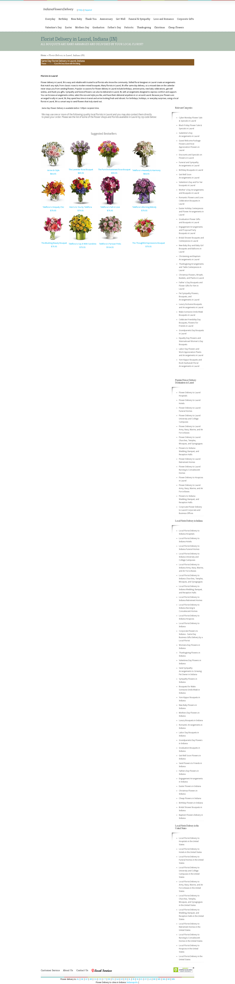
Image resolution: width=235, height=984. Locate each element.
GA (117, 979)
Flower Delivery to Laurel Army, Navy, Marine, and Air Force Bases (191, 429)
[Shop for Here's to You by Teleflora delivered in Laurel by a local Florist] (81, 204)
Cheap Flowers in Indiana (190, 798)
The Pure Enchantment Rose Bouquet (114, 169)
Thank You (91, 19)
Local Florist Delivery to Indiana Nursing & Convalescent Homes (189, 608)
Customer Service (50, 970)
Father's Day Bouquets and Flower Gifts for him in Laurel (191, 285)
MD (159, 979)
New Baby (76, 19)
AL (78, 979)
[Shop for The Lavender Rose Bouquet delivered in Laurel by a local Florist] (81, 167)
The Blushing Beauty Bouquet (54, 243)
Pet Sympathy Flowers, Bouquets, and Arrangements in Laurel (189, 296)
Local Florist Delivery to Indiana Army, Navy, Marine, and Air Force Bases (191, 567)
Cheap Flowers (176, 27)
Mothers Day (82, 27)
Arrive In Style (53, 170)
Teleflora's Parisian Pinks (110, 244)
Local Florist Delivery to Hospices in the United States (189, 948)
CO (99, 979)
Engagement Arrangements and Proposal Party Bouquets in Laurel (191, 230)
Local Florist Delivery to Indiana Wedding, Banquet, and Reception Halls (190, 589)
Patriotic (129, 27)
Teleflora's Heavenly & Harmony (146, 170)
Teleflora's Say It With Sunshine (82, 244)
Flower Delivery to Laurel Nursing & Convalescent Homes (189, 470)
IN (133, 979)
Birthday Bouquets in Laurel (191, 170)
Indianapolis (132, 982)
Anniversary (106, 19)
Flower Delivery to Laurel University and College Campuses (189, 418)
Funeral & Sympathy (139, 19)
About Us (68, 970)
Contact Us (82, 970)
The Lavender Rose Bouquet (81, 169)
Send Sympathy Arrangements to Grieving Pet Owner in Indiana (190, 671)
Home (43, 55)
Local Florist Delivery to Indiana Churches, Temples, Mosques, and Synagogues (191, 578)
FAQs (80, 10)
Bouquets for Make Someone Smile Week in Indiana (189, 689)
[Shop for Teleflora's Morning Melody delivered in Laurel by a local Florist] (144, 204)
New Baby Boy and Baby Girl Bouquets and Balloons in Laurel (191, 248)
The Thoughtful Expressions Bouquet (148, 243)
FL (113, 979)
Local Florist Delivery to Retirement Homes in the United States (189, 927)
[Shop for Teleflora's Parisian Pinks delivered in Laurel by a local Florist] (110, 241)
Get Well (120, 19)
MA (164, 979)
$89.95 (81, 173)
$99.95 (114, 173)
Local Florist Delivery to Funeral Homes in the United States (191, 860)
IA (137, 979)
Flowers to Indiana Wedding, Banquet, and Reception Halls (189, 451)
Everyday (50, 19)
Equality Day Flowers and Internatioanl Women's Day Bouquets (191, 341)
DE (109, 979)
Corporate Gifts (185, 19)
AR (91, 979)
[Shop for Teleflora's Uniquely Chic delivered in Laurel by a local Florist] (53, 204)
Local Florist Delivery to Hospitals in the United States (189, 841)
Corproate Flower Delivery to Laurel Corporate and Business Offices (190, 510)
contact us (50, 63)
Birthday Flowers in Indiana (191, 803)
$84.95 (53, 174)
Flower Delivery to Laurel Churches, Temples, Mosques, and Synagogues (191, 440)
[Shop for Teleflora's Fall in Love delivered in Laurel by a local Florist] (110, 204)
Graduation (98, 27)
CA (95, 979)
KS (141, 979)
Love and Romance (163, 19)
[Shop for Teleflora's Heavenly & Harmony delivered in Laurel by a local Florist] (144, 168)
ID (126, 979)
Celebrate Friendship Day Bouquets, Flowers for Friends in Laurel (190, 322)
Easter (68, 27)
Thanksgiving (144, 27)
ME (154, 979)
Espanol (88, 10)
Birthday (63, 19)
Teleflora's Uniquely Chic (53, 207)
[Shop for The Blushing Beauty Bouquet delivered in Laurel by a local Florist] (53, 240)
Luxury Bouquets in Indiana (191, 720)
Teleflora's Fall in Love (110, 207)
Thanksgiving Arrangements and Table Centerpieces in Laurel (191, 267)
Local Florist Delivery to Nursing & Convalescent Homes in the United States (190, 938)
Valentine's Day (53, 27)
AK (82, 979)
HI (122, 979)
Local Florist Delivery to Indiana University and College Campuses (189, 557)
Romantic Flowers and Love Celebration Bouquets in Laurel (191, 200)
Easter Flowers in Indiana (190, 786)
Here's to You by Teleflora (80, 207)
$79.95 (53, 211)
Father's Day (114, 27)
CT (104, 979)
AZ (86, 979)
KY (146, 979)
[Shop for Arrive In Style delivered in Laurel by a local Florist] (53, 168)
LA (150, 979)
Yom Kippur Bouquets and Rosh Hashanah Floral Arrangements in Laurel (190, 363)
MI (169, 979)
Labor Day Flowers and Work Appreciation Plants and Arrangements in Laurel (191, 352)
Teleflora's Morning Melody (144, 207)
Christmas (159, 27)
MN (173, 979)
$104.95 (110, 247)
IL (129, 979)
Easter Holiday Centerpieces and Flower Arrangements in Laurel (191, 211)
